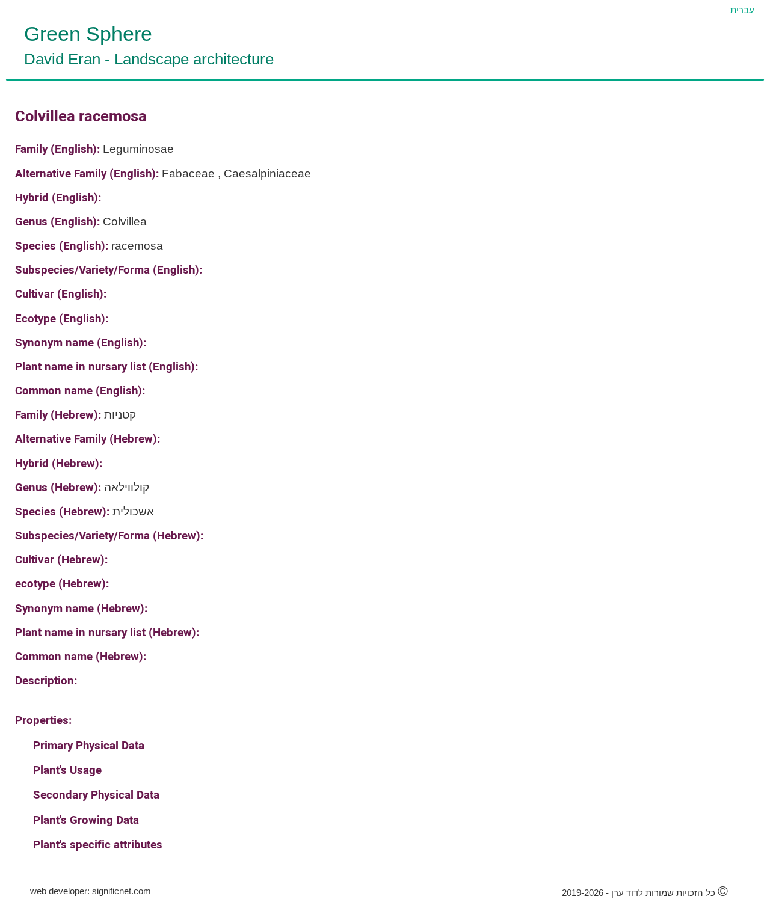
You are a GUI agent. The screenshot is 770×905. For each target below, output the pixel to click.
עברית (742, 10)
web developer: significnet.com (90, 891)
